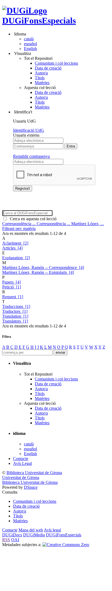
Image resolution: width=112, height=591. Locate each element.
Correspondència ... (19, 223)
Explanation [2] (16, 257)
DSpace (31, 487)
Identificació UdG (28, 130)
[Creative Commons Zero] (65, 544)
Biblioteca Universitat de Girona (34, 472)
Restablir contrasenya (31, 156)
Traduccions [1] (16, 306)
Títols (40, 77)
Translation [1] (15, 316)
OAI (15, 539)
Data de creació (48, 68)
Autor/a (41, 73)
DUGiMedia (34, 535)
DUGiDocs (12, 535)
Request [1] (12, 296)
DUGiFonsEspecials (39, 20)
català (29, 39)
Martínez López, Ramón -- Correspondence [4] (43, 267)
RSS (6, 539)
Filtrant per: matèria (19, 228)
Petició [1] (11, 287)
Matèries (42, 82)
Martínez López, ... (87, 223)
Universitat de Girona (20, 477)
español (30, 43)
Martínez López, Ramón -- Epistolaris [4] (38, 272)
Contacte (20, 458)
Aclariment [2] (15, 243)
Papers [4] (11, 282)
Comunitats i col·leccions (56, 63)
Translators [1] (15, 321)
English (30, 48)
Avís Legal (22, 463)
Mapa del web (30, 530)
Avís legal (52, 530)
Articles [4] (12, 248)
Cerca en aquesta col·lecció (32, 218)
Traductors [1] (14, 311)
